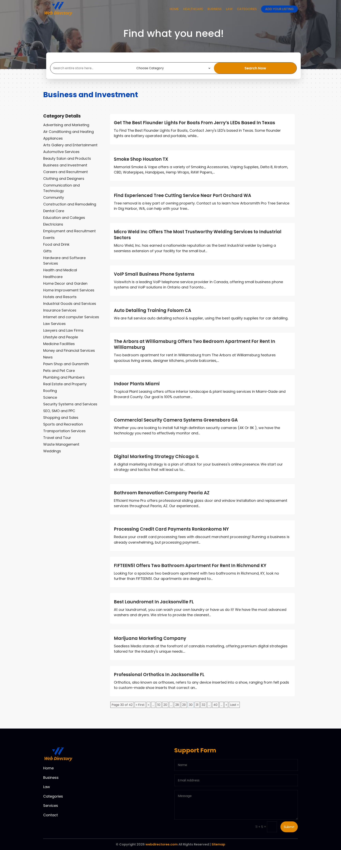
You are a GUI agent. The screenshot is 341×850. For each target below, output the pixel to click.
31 (197, 705)
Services (50, 805)
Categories (247, 9)
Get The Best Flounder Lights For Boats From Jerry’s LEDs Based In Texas (194, 123)
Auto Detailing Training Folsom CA (152, 310)
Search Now (255, 68)
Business (214, 9)
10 (158, 705)
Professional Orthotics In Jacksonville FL (159, 675)
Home (174, 9)
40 (215, 705)
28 (177, 705)
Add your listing (279, 9)
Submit (289, 827)
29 (184, 705)
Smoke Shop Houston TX (141, 159)
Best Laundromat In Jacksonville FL (154, 602)
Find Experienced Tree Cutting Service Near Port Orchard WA (182, 195)
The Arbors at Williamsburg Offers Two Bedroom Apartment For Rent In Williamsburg (194, 344)
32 (203, 705)
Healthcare (193, 9)
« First (140, 705)
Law (229, 9)
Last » (234, 705)
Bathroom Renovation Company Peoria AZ (161, 493)
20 (165, 705)
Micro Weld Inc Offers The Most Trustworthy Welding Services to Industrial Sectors (197, 235)
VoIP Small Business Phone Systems (154, 274)
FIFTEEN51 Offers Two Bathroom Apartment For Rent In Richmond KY (190, 566)
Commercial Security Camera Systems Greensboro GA (176, 420)
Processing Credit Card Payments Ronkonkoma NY (171, 529)
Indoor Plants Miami (137, 384)
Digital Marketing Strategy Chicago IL (156, 456)
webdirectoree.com (161, 844)
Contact (50, 815)
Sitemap (218, 844)
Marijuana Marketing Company (150, 638)
